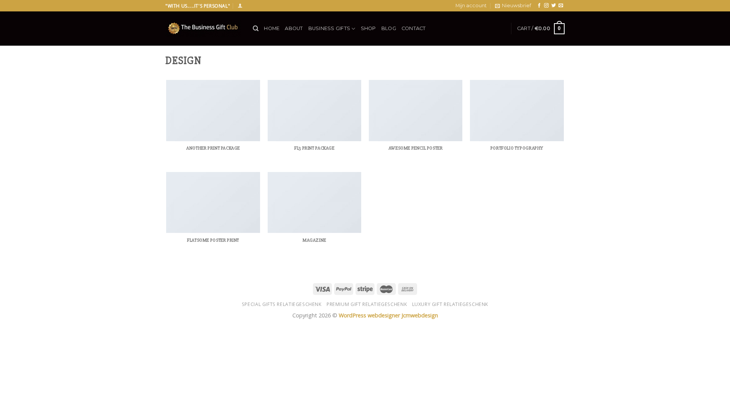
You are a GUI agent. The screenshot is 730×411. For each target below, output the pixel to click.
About (294, 28)
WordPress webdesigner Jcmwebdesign (388, 315)
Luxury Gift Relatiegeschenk (450, 304)
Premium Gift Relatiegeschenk (367, 304)
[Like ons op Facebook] (539, 5)
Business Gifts (329, 28)
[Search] (256, 28)
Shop (368, 28)
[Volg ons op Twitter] (553, 5)
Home (271, 28)
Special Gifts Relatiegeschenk (282, 304)
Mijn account (471, 5)
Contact (414, 28)
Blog (388, 28)
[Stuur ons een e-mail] (561, 5)
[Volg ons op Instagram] (546, 5)
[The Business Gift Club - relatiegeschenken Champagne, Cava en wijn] (203, 28)
